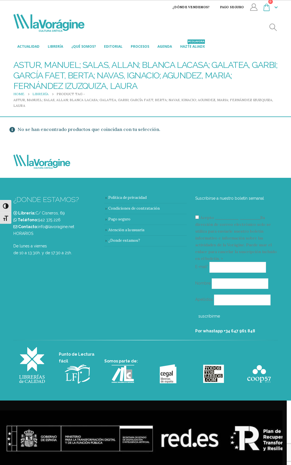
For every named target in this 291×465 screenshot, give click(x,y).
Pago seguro (232, 7)
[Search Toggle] (273, 27)
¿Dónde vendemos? (190, 7)
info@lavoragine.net (56, 226)
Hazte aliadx (192, 45)
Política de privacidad (127, 197)
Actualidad (28, 46)
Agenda (164, 46)
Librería (55, 46)
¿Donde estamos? (124, 240)
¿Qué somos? (83, 46)
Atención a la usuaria (126, 230)
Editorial (113, 46)
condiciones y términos (237, 217)
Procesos (140, 46)
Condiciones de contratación (134, 208)
